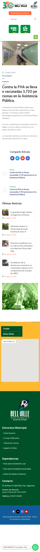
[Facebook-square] (13, 511)
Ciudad (6, 329)
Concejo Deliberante (11, 438)
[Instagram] (22, 511)
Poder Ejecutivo (9, 433)
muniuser (5, 81)
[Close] (18, 511)
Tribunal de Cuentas (11, 443)
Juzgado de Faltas (10, 448)
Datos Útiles (8, 334)
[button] (20, 13)
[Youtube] (26, 511)
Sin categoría (7, 76)
